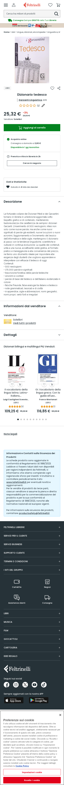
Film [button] (6, 630)
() (38, 105)
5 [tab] (30, 419)
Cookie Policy (22, 765)
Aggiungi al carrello (34, 127)
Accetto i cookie (32, 780)
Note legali (10, 434)
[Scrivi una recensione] (43, 105)
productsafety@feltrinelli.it (34, 513)
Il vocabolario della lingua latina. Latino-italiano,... (16, 393)
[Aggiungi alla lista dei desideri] (52, 88)
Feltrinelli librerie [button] (14, 527)
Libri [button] (6, 613)
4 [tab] (27, 419)
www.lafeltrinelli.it (16, 482)
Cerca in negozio (32, 163)
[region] (32, 748)
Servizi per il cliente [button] (15, 535)
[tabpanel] (32, 60)
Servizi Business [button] (13, 544)
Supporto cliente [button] (14, 552)
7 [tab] (36, 419)
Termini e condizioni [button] (16, 561)
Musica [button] (8, 621)
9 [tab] (42, 419)
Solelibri (18, 119)
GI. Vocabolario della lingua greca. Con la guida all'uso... (48, 393)
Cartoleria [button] (10, 647)
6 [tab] (33, 419)
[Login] (13, 4)
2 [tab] (21, 419)
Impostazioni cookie (32, 772)
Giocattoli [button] (11, 639)
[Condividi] (58, 88)
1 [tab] (32, 81)
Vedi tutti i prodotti (24, 323)
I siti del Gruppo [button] (13, 569)
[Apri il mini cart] (58, 5)
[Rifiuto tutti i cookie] (60, 715)
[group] (32, 20)
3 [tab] (24, 419)
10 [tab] (46, 419)
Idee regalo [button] (10, 656)
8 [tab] (39, 419)
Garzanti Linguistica (30, 100)
